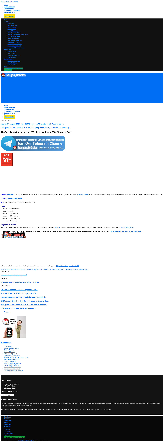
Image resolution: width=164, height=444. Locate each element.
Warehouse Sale (9, 7)
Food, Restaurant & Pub (14, 36)
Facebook (7, 312)
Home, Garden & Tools (14, 42)
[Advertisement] (52, 90)
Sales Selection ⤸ (8, 59)
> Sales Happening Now (14, 61)
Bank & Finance (12, 27)
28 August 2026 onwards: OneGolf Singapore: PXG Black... (24, 297)
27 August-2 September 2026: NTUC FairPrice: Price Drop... (24, 305)
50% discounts (8, 269)
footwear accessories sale (50, 269)
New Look (11, 195)
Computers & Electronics (14, 32)
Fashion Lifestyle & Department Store (18, 34)
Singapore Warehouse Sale (113, 403)
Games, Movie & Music (14, 38)
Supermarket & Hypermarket (15, 48)
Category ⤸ (7, 21)
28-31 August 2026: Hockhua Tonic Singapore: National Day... (25, 301)
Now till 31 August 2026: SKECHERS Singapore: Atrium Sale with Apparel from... (32, 124)
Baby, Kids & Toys (12, 25)
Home (6, 5)
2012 (2, 269)
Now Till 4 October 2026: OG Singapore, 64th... (19, 290)
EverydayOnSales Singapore (10, 403)
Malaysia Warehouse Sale (36, 409)
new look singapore (82, 269)
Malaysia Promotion (51, 409)
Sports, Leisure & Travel (14, 46)
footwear (80, 195)
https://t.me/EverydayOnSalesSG (67, 266)
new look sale (71, 269)
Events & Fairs (9, 9)
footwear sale (63, 269)
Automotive (11, 23)
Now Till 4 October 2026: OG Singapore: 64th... (19, 293)
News (5, 66)
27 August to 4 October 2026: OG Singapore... (19, 308)
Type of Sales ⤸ (8, 49)
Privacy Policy (8, 433)
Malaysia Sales (22, 409)
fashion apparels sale (35, 269)
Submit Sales (8, 435)
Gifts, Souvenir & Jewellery (15, 40)
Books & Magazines (13, 31)
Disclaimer (7, 431)
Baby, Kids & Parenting (11, 348)
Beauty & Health (12, 29)
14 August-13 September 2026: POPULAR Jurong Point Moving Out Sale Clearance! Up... (35, 127)
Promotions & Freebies (12, 10)
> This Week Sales (12, 63)
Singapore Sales (9, 12)
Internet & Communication (15, 44)
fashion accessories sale (20, 269)
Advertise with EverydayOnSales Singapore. (126, 231)
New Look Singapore (15, 198)
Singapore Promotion (129, 403)
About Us (7, 429)
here (109, 409)
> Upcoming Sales (12, 64)
